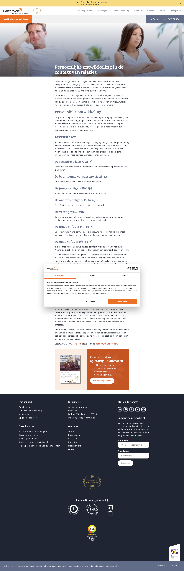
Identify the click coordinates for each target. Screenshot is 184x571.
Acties (71, 449)
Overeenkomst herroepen (94, 566)
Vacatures (73, 438)
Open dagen (74, 435)
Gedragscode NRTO (76, 566)
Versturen (125, 463)
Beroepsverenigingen (29, 435)
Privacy (13, 566)
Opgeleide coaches (28, 417)
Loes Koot (76, 343)
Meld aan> (102, 2)
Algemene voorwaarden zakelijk (55, 566)
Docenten (72, 442)
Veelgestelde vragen (77, 407)
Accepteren (122, 301)
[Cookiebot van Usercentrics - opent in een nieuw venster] (128, 268)
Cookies (6, 566)
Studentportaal (175, 11)
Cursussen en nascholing (30, 410)
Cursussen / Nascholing (120, 11)
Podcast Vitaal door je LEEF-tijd (83, 414)
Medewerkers (74, 445)
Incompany (138, 11)
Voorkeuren (90, 301)
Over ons (150, 11)
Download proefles (102, 380)
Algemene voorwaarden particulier (30, 566)
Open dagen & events (85, 11)
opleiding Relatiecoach (106, 343)
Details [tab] (92, 275)
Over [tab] (124, 275)
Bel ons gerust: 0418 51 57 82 (167, 19)
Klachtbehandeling (112, 566)
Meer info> (98, 4)
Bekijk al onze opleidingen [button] (15, 19)
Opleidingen (102, 11)
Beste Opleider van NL (29, 438)
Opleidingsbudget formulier (81, 417)
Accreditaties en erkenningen (33, 431)
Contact (162, 11)
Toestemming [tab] (60, 275)
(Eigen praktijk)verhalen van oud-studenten (39, 445)
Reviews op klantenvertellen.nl (33, 442)
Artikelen (72, 410)
